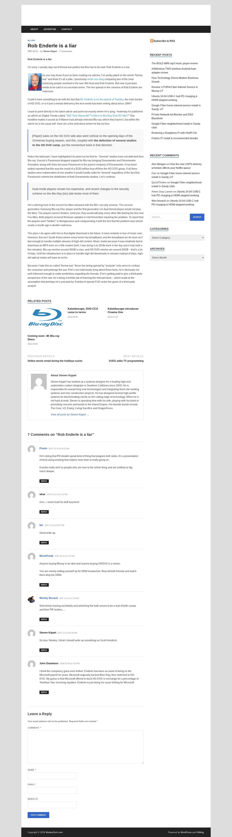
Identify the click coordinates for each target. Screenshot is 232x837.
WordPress (186, 832)
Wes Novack (159, 200)
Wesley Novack (48, 598)
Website (33, 799)
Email (32, 784)
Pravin (43, 448)
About (34, 29)
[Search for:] (177, 217)
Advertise (50, 29)
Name (32, 770)
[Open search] (202, 29)
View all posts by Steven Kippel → (70, 414)
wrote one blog (95, 79)
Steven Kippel (50, 51)
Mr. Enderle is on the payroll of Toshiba (101, 99)
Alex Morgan (159, 164)
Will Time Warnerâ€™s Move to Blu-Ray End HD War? (97, 115)
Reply (44, 481)
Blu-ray (31, 40)
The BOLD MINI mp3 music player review (175, 63)
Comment (34, 728)
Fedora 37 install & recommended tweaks (175, 138)
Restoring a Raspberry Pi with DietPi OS (174, 133)
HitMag (200, 832)
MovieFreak (46, 556)
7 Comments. (65, 51)
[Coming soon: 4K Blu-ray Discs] (46, 320)
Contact (66, 29)
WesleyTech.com (53, 13)
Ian (41, 525)
